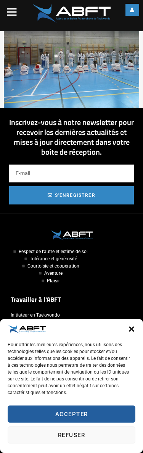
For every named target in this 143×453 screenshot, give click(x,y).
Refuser (71, 435)
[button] (131, 329)
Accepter (71, 414)
